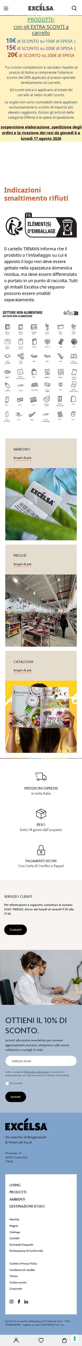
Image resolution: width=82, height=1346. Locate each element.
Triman (13, 1276)
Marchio (14, 1219)
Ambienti (17, 1199)
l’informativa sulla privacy (37, 1072)
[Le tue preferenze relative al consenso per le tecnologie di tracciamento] (75, 1339)
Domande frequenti (21, 1244)
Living (15, 1185)
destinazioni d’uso (27, 1206)
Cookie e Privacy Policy (23, 1263)
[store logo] (41, 7)
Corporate (15, 1288)
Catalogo (14, 1232)
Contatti (14, 1238)
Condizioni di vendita (22, 1270)
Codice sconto (18, 1282)
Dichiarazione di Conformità (26, 1251)
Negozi (13, 1226)
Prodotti (17, 1192)
